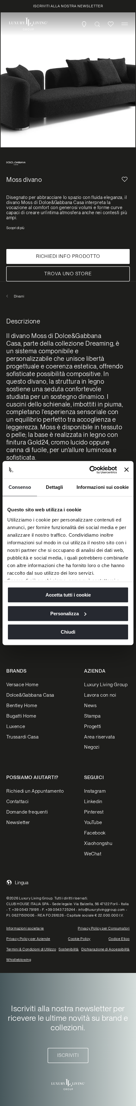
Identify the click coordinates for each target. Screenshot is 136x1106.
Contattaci (17, 801)
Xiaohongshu (98, 843)
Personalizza (64, 613)
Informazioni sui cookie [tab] (103, 487)
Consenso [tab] (20, 487)
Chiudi (68, 632)
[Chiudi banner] (126, 470)
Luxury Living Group (105, 684)
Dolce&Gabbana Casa (30, 695)
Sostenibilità (69, 949)
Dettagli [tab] (54, 487)
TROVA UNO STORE (68, 274)
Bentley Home (21, 705)
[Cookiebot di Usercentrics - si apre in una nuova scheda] (89, 470)
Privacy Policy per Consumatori (104, 928)
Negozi (92, 747)
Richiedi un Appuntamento (35, 791)
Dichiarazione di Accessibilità (105, 949)
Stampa (92, 716)
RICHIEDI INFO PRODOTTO (68, 256)
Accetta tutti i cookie (68, 595)
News (90, 705)
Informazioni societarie (25, 928)
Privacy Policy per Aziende (28, 939)
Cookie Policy (79, 939)
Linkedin (93, 801)
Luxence (15, 726)
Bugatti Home (21, 716)
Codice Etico (119, 939)
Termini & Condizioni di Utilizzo (31, 949)
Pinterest (93, 812)
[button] (125, 24)
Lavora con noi (100, 695)
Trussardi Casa (22, 737)
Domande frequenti (27, 812)
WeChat (93, 854)
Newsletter (18, 822)
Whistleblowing (18, 959)
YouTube (93, 822)
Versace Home (22, 684)
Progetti (92, 726)
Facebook (95, 833)
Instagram (95, 791)
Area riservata (99, 737)
